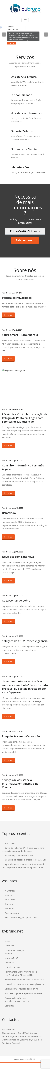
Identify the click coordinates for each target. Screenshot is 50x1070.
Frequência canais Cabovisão (21, 736)
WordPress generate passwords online (23, 993)
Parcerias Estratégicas (15, 998)
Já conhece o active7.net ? (17, 1001)
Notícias (9, 904)
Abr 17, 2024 (17, 293)
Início (7, 941)
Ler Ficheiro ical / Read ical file (19, 975)
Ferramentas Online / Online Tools (21, 971)
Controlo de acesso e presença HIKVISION (25, 859)
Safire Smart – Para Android (20, 335)
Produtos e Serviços (14, 950)
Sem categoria (12, 913)
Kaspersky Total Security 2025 (19, 855)
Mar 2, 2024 (17, 330)
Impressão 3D (11, 958)
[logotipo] (25, 9)
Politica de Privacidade (17, 298)
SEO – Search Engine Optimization (21, 917)
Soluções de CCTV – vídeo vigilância (25, 641)
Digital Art (9, 962)
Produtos (9, 908)
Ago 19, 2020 (17, 460)
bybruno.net (19, 1059)
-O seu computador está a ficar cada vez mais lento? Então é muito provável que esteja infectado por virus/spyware (25, 687)
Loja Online (10, 899)
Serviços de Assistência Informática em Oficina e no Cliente (20, 783)
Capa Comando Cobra (16, 600)
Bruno (8, 293)
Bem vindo (9, 513)
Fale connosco (25, 240)
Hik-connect (10, 843)
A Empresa (10, 890)
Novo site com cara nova (18, 557)
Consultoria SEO (12, 967)
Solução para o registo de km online (21, 988)
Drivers (8, 895)
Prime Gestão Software (25, 231)
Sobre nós (9, 945)
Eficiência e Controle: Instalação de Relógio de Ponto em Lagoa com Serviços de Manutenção (24, 418)
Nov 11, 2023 (17, 409)
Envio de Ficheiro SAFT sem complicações (24, 984)
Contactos (9, 1005)
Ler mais (12, 43)
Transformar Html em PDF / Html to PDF (24, 979)
